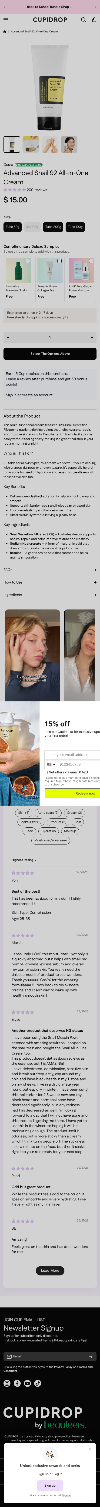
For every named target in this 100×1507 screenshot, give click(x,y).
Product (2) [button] (58, 822)
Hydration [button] (48, 831)
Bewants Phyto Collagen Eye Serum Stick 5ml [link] (48, 289)
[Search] (83, 19)
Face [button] (29, 831)
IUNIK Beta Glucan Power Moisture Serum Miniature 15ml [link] (81, 289)
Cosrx (8, 164)
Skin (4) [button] (23, 812)
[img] (23, 873)
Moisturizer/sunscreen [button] (50, 840)
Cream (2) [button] (74, 812)
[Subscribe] (91, 1356)
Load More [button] (50, 1270)
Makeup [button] (70, 831)
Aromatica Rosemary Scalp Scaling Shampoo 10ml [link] (17, 289)
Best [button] (78, 822)
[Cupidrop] (50, 19)
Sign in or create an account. (29, 395)
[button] (5, 7)
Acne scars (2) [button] (48, 812)
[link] (18, 270)
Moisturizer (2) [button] (30, 822)
